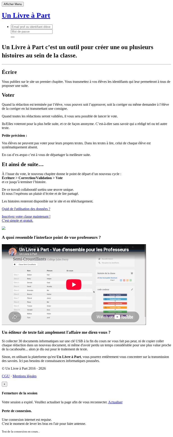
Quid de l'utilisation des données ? (26, 209)
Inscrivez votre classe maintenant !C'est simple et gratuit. (26, 218)
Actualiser (115, 402)
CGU (6, 376)
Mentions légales (24, 376)
